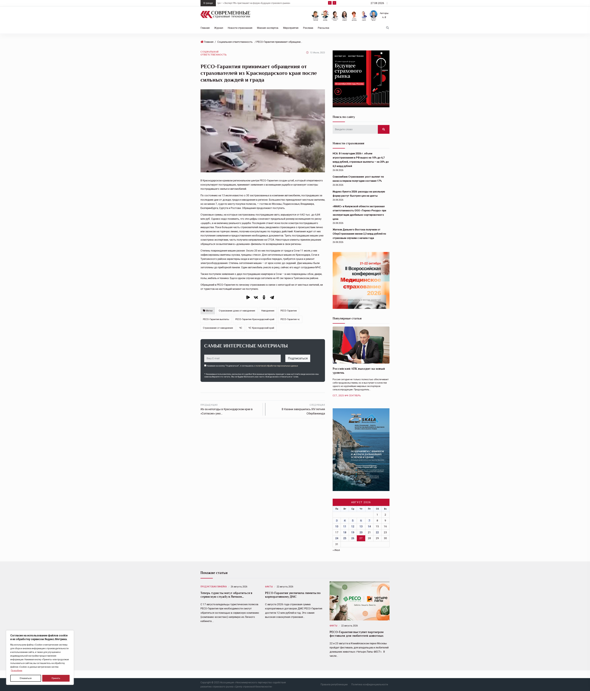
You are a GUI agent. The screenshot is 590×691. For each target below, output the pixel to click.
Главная (205, 27)
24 (336, 538)
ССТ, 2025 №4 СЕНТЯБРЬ (347, 395)
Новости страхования (240, 27)
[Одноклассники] (264, 297)
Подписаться (298, 358)
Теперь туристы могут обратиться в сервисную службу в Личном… (226, 594)
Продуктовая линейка (214, 586)
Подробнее (16, 670)
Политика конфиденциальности (369, 684)
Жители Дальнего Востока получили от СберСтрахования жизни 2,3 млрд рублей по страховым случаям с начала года (359, 233)
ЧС (240, 328)
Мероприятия (290, 27)
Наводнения (267, 310)
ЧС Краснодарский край (261, 328)
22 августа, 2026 (285, 586)
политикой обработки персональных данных (277, 366)
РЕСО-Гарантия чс (290, 319)
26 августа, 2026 (239, 586)
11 (344, 526)
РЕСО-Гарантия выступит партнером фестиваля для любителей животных (357, 633)
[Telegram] (272, 297)
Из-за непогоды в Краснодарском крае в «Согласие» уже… (227, 409)
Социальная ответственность (235, 41)
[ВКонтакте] (256, 297)
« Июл (336, 550)
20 (361, 532)
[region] (40, 657)
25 (344, 538)
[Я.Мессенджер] (248, 297)
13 (361, 526)
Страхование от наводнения (218, 328)
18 (344, 532)
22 (377, 532)
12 (352, 526)
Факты (269, 586)
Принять (56, 678)
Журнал (218, 27)
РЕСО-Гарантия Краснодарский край (254, 319)
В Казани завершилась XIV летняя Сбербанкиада (303, 409)
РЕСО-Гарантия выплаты (216, 319)
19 (352, 532)
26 (352, 538)
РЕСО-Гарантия (289, 310)
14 (369, 526)
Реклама (308, 27)
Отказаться (25, 678)
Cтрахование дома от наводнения (237, 310)
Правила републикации (334, 684)
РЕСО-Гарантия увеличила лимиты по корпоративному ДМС (293, 594)
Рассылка (323, 27)
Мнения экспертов (267, 27)
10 (336, 526)
